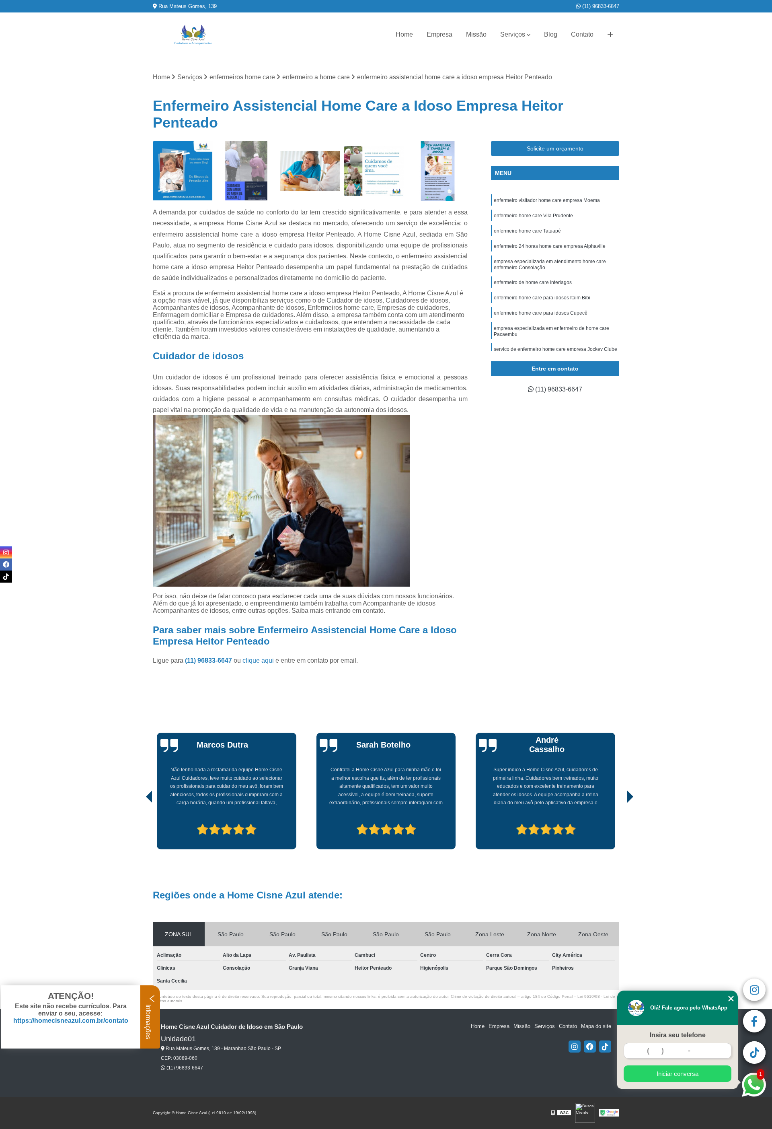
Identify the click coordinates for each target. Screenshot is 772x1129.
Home (404, 34)
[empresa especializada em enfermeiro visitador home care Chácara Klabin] (438, 171)
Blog (550, 34)
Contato (582, 34)
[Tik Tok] (605, 1046)
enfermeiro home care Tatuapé (527, 231)
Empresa (439, 34)
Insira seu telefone (678, 1035)
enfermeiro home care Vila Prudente (533, 215)
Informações (148, 1021)
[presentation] (138, 826)
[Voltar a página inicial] (193, 35)
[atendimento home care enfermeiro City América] (374, 171)
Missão (476, 34)
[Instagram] (575, 1046)
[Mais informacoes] (610, 34)
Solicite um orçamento (555, 148)
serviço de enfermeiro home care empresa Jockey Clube (555, 349)
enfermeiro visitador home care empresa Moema (547, 200)
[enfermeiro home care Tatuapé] (183, 171)
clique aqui (258, 660)
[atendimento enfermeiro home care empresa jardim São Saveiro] (310, 171)
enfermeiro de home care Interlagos (533, 282)
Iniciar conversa (677, 1073)
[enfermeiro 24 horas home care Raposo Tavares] (247, 171)
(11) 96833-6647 (600, 6)
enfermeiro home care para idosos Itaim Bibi (542, 298)
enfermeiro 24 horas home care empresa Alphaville (550, 246)
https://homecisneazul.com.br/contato (70, 1020)
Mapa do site (596, 1026)
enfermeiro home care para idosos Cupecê (540, 313)
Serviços (512, 34)
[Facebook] (590, 1046)
